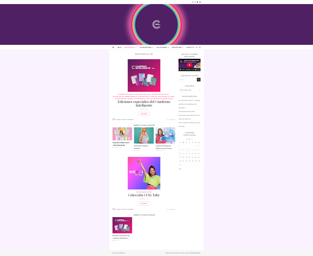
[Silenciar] (196, 69)
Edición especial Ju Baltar (147, 96)
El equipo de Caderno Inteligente (125, 119)
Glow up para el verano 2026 (187, 111)
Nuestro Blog (129, 47)
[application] (190, 65)
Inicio (119, 47)
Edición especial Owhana (124, 98)
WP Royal (122, 253)
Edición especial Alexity (160, 94)
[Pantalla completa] (198, 69)
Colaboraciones (146, 47)
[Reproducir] (180, 69)
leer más (144, 113)
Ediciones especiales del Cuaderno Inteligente (144, 103)
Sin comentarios (171, 119)
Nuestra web (176, 47)
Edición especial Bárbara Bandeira (125, 96)
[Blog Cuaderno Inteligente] (156, 24)
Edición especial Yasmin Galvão (161, 98)
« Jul (180, 169)
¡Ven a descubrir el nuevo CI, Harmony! (189, 100)
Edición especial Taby (141, 98)
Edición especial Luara (166, 96)
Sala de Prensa (161, 47)
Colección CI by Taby (144, 195)
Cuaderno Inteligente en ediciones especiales (134, 94)
